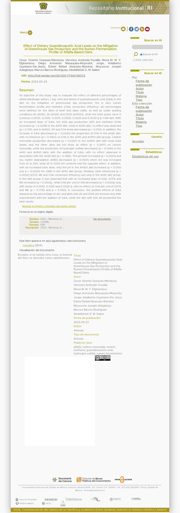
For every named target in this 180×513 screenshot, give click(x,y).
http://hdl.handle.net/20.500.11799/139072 (56, 75)
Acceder (138, 141)
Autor (140, 88)
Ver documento (102, 219)
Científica (28, 245)
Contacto (116, 28)
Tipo (139, 100)
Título (140, 92)
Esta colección (144, 60)
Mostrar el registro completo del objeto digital (49, 206)
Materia (141, 96)
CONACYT (115, 495)
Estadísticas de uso (145, 156)
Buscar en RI (150, 54)
